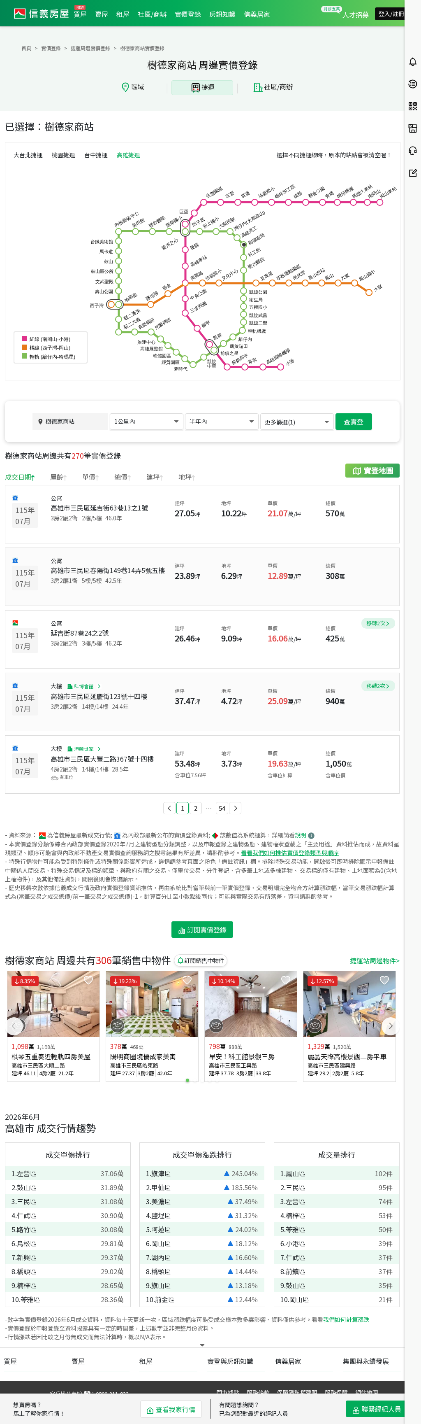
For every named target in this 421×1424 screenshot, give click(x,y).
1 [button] (182, 808)
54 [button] (222, 808)
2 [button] (195, 808)
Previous (14, 1026)
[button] (169, 808)
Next (391, 1026)
